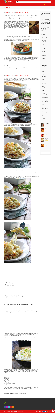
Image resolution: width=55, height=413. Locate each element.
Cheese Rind (43, 51)
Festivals (43, 66)
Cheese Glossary (44, 47)
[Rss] (13, 407)
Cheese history (43, 48)
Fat (42, 62)
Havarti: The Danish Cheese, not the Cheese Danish (13, 11)
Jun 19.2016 (11, 305)
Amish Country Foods (44, 37)
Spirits (42, 104)
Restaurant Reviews (44, 97)
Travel (42, 111)
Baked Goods (43, 41)
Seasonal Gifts (43, 100)
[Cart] (47, 5)
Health (42, 71)
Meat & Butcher (44, 83)
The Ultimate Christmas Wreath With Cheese (45, 30)
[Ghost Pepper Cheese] (42, 140)
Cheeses (17, 12)
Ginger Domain (21, 411)
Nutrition (43, 87)
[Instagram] (7, 407)
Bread (42, 44)
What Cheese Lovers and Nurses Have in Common (45, 25)
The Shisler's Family (25, 12)
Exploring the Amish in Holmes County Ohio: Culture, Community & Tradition (45, 20)
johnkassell (6, 12)
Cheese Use (43, 52)
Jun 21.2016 (11, 12)
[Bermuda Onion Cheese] (42, 145)
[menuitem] (5, 5)
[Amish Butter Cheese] (42, 125)
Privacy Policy (22, 404)
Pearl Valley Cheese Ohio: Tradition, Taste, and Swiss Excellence (44, 17)
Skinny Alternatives (44, 101)
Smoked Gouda (24, 393)
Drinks (42, 59)
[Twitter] (9, 407)
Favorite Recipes (21, 75)
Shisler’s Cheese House (12, 393)
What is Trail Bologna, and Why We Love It (45, 14)
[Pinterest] (11, 407)
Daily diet (43, 58)
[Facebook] (5, 407)
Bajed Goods (43, 40)
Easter (42, 61)
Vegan (42, 114)
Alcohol (42, 36)
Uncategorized (43, 112)
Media (42, 86)
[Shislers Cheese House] (8, 1)
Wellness (43, 115)
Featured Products (44, 65)
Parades (43, 93)
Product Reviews (21, 12)
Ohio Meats (43, 90)
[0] (44, 5)
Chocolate (43, 55)
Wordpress (43, 118)
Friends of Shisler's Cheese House (45, 68)
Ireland (42, 79)
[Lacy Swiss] (42, 130)
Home (4, 7)
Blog (20, 403)
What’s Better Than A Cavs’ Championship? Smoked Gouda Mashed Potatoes (18, 304)
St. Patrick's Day (44, 105)
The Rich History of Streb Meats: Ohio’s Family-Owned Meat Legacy (45, 23)
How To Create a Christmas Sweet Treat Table (45, 28)
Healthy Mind (43, 76)
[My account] (50, 5)
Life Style (43, 80)
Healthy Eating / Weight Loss (45, 74)
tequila (42, 107)
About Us (29, 404)
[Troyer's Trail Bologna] (42, 135)
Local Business (43, 82)
